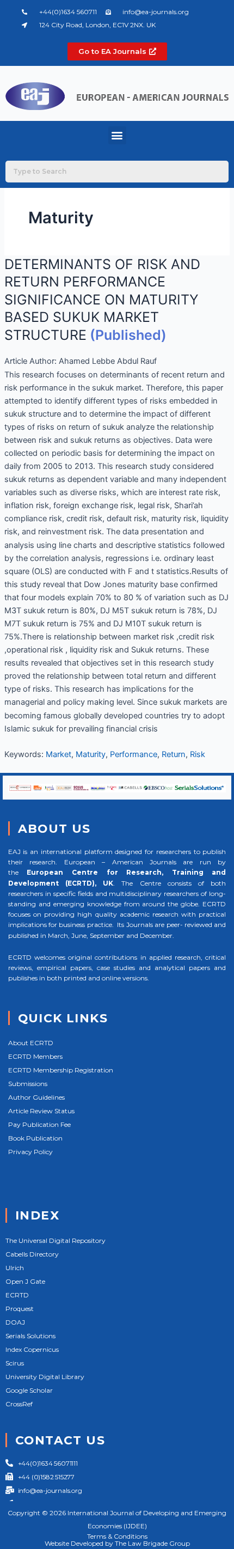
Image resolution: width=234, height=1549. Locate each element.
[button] (117, 135)
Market (58, 754)
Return (174, 754)
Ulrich (14, 1268)
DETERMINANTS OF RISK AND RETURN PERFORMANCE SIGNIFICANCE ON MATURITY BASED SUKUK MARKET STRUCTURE (102, 299)
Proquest (19, 1308)
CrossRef (19, 1404)
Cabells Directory (32, 1254)
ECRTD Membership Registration (60, 1070)
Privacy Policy (30, 1152)
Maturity (91, 754)
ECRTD (17, 1295)
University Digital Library (44, 1377)
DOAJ (15, 1322)
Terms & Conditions (117, 1536)
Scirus (14, 1363)
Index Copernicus (32, 1349)
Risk (197, 754)
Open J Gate (25, 1281)
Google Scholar (29, 1390)
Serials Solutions (30, 1336)
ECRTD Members (35, 1056)
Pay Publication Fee (39, 1124)
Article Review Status (41, 1111)
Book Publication (35, 1138)
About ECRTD (30, 1043)
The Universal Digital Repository (55, 1240)
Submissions (27, 1084)
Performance (133, 754)
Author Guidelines (36, 1097)
